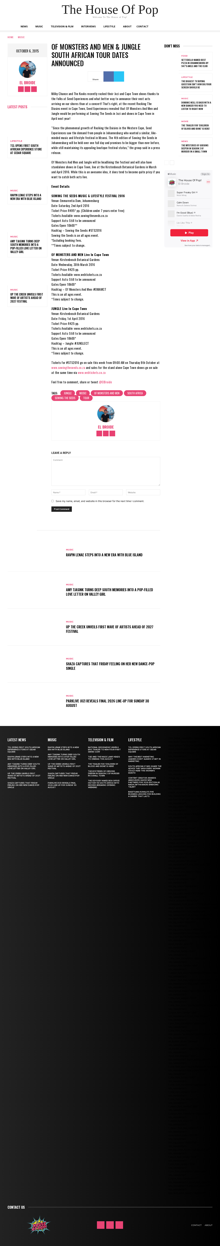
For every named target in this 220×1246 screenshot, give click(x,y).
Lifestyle (109, 26)
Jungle (68, 393)
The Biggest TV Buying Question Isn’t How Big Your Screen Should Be (196, 84)
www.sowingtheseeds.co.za (68, 367)
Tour (86, 398)
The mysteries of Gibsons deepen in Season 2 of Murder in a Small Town (194, 148)
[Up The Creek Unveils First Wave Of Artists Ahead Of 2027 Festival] (27, 273)
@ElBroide (105, 382)
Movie (184, 121)
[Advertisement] (192, 277)
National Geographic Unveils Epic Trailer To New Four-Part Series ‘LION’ (104, 749)
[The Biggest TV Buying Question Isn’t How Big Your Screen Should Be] (171, 82)
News (24, 26)
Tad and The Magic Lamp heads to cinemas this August (104, 758)
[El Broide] (27, 69)
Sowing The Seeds (65, 398)
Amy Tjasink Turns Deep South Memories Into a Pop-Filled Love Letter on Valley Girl (26, 246)
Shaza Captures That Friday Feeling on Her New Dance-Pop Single (110, 666)
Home (11, 37)
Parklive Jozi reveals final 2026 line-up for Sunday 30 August (107, 703)
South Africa (135, 393)
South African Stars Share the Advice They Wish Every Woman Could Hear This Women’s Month (144, 769)
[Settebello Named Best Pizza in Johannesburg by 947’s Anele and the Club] (171, 61)
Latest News (17, 739)
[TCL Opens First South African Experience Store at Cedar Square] (27, 125)
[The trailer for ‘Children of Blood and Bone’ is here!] (171, 125)
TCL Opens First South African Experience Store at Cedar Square (26, 149)
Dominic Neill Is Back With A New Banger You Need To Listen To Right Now (196, 105)
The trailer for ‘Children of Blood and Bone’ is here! (195, 126)
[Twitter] (34, 89)
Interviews (88, 26)
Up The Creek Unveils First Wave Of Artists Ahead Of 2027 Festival (26, 298)
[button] (198, 26)
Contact (142, 26)
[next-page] (172, 162)
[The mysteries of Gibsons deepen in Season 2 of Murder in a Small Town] (171, 146)
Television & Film (62, 26)
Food (184, 56)
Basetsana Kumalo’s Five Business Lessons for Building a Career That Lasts (144, 794)
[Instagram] (27, 89)
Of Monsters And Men (106, 393)
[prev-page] (166, 162)
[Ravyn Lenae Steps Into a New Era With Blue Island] (27, 174)
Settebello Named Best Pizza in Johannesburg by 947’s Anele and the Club (194, 63)
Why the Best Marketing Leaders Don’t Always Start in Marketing (144, 759)
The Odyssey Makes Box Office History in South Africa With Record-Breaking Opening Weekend (103, 784)
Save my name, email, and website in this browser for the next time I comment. (100, 501)
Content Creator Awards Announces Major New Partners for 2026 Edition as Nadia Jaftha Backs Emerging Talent (144, 782)
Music (39, 26)
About (127, 26)
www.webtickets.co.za (92, 372)
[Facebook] (21, 89)
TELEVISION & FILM (100, 739)
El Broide (27, 82)
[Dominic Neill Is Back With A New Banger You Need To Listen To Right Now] (171, 104)
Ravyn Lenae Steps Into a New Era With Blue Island (25, 197)
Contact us (16, 1207)
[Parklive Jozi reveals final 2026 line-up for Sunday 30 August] (35, 701)
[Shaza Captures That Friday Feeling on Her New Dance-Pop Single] (35, 664)
